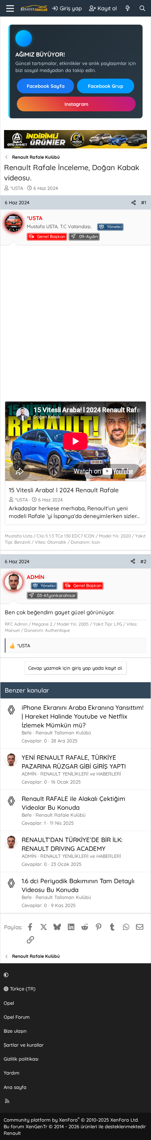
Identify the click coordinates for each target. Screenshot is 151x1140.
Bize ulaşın (15, 1031)
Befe (27, 733)
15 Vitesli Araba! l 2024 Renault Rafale (64, 490)
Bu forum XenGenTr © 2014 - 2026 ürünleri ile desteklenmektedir (75, 1126)
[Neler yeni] (128, 8)
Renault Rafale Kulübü (60, 815)
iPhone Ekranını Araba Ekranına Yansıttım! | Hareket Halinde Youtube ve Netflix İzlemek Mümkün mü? (83, 716)
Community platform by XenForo (71, 1120)
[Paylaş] (134, 202)
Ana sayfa (15, 1087)
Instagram (76, 104)
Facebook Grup (105, 86)
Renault (12, 1133)
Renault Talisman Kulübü (63, 733)
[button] (74, 975)
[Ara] (142, 8)
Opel (9, 1003)
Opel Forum (17, 1017)
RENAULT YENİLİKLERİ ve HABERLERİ (80, 774)
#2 (143, 561)
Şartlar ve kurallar (24, 1045)
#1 (143, 202)
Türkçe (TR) (22, 989)
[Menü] (10, 8)
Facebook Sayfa (46, 86)
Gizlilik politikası (21, 1059)
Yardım (11, 1073)
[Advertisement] (75, 325)
